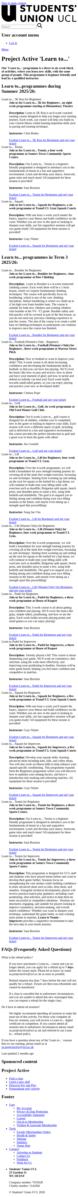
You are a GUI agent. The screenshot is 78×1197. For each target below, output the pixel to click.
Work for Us (24, 1162)
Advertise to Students (29, 1152)
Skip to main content (14, 3)
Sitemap (21, 1138)
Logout (21, 1118)
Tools (12, 1128)
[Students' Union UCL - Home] (39, 21)
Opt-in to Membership (30, 1121)
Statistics (22, 1142)
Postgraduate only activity (24, 1088)
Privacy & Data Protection (32, 1111)
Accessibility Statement (30, 1115)
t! (15, 852)
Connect (14, 1149)
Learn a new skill (19, 1081)
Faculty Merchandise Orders (34, 1132)
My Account (24, 1108)
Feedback (22, 1159)
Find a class (16, 1078)
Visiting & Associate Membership (37, 1125)
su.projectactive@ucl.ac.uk (18, 1047)
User (12, 1104)
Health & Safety (26, 1135)
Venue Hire (23, 1145)
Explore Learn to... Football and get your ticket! (37, 399)
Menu (5, 49)
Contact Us (23, 1155)
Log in (13, 43)
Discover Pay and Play (22, 1085)
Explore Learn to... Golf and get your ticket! (35, 450)
